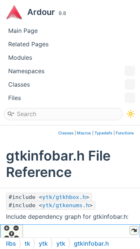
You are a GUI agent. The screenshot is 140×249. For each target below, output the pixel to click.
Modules (20, 57)
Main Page (23, 30)
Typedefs (103, 133)
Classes (19, 84)
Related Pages (28, 44)
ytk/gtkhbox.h (64, 197)
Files (14, 98)
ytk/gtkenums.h (65, 205)
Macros (84, 133)
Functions (125, 133)
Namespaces (26, 71)
